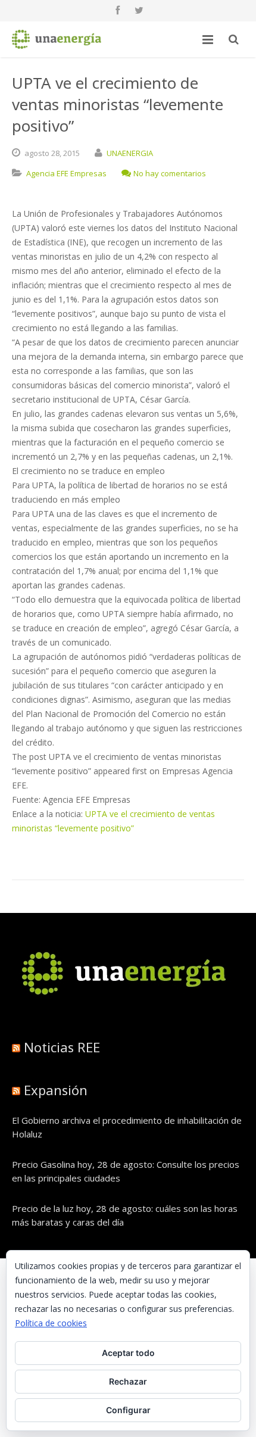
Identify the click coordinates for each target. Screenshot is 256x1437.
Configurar (128, 1410)
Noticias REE (62, 1047)
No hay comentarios (169, 173)
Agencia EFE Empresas (66, 173)
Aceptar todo (128, 1353)
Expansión (56, 1090)
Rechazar (128, 1381)
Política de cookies (51, 1323)
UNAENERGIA (130, 153)
